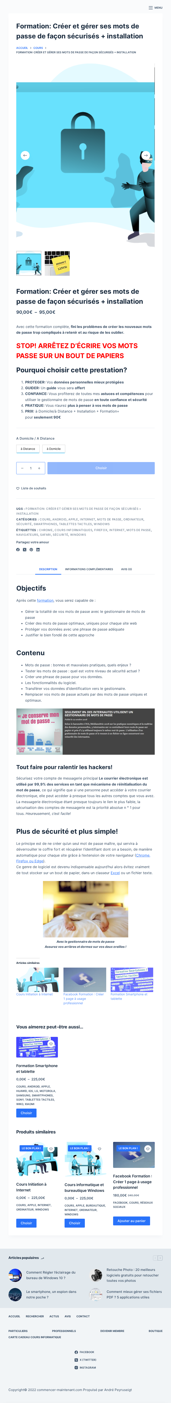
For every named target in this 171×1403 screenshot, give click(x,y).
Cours (45, 519)
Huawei (21, 1091)
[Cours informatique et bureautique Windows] (85, 1159)
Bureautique (95, 1205)
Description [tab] (48, 569)
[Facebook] (18, 549)
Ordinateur (133, 519)
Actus (54, 1316)
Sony (20, 1099)
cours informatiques (73, 530)
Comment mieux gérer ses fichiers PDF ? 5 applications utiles (134, 1294)
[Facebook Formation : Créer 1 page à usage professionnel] (84, 980)
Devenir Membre (112, 1331)
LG (36, 1091)
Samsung (23, 1095)
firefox (101, 530)
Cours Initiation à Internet (34, 994)
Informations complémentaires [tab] (89, 569)
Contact (83, 1316)
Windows (102, 524)
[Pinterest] (31, 549)
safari (45, 534)
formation (45, 600)
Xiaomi (29, 1104)
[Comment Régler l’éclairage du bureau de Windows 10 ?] (15, 1275)
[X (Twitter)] (24, 549)
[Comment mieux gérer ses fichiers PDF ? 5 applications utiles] (95, 1294)
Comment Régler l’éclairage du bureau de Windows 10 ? (50, 1275)
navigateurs (27, 534)
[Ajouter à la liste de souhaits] (51, 1043)
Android (59, 519)
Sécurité (24, 524)
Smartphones (45, 524)
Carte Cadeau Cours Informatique (34, 1337)
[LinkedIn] (38, 549)
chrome (46, 530)
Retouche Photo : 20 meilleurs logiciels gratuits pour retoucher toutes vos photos (133, 1275)
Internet (87, 519)
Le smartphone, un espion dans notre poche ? (51, 1294)
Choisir (101, 468)
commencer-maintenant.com (59, 1390)
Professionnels (64, 1331)
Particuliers (18, 1331)
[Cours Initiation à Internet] (37, 980)
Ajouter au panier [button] (132, 1221)
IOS (30, 1091)
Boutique (156, 1331)
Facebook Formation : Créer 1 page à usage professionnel (83, 998)
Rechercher (35, 1316)
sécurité (60, 534)
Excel (115, 873)
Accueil (14, 1316)
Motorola (47, 1091)
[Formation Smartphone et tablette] (132, 980)
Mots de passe (109, 519)
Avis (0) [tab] (126, 569)
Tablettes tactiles (75, 524)
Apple (73, 519)
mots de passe (138, 530)
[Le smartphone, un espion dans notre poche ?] (15, 1294)
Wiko (19, 1104)
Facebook (120, 1202)
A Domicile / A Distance (35, 438)
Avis (68, 1316)
